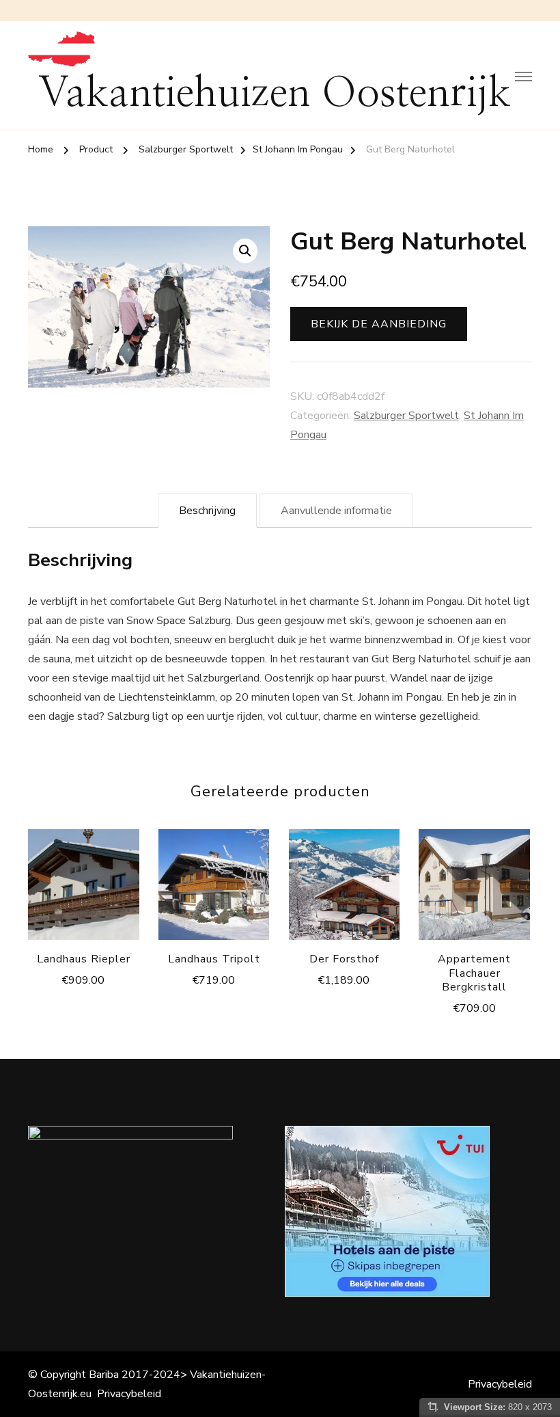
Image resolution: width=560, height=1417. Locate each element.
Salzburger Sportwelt (406, 415)
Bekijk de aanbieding (379, 324)
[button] (245, 251)
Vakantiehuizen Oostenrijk (274, 93)
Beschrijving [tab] (207, 510)
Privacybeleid (129, 1393)
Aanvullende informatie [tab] (336, 510)
